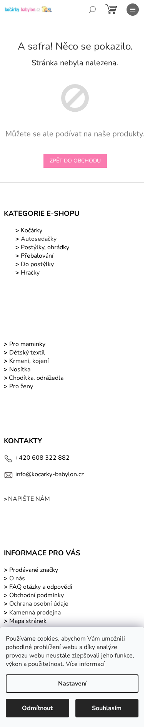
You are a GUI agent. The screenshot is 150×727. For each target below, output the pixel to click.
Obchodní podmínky (36, 595)
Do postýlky (37, 264)
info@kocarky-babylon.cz (49, 474)
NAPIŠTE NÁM (29, 499)
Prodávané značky (33, 570)
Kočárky (30, 230)
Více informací (85, 664)
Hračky (30, 272)
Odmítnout (37, 708)
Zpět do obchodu (75, 160)
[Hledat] (92, 9)
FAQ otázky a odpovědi (40, 587)
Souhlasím (107, 708)
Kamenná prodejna (35, 612)
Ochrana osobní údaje (38, 603)
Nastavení (72, 683)
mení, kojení (28, 361)
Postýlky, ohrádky (44, 247)
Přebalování (37, 256)
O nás (17, 578)
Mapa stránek (28, 621)
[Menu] (132, 9)
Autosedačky (39, 239)
